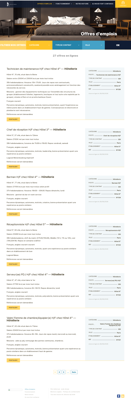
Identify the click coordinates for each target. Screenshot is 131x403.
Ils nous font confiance (102, 4)
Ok (118, 45)
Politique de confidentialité (71, 391)
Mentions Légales (56, 391)
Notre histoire (82, 4)
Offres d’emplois (44, 4)
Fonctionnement (63, 4)
